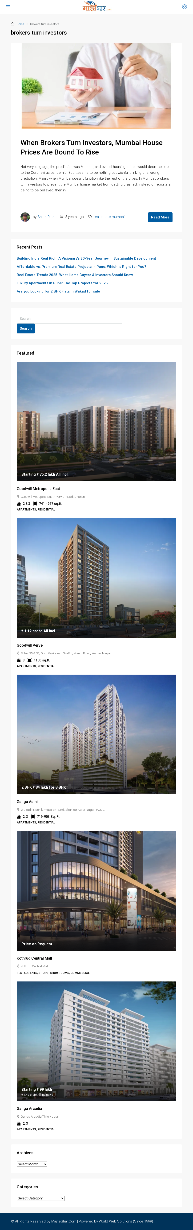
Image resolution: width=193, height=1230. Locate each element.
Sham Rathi (46, 217)
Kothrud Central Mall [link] (34, 958)
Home (20, 24)
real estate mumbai (109, 217)
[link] (96, 421)
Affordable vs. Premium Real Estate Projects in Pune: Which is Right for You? (81, 267)
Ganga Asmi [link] (27, 801)
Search (26, 328)
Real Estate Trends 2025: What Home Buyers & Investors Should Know (75, 275)
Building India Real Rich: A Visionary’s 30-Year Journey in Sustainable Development (86, 258)
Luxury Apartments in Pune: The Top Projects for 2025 (62, 283)
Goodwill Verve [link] (30, 645)
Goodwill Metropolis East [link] (38, 488)
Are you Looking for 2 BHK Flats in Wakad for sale (58, 291)
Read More (160, 217)
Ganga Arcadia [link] (29, 1108)
